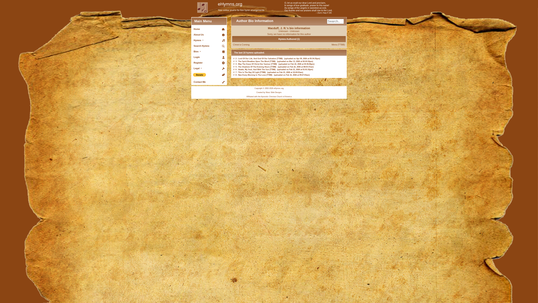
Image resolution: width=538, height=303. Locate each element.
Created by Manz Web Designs (269, 92)
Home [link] (197, 29)
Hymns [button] (198, 40)
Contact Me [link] (200, 82)
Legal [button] (197, 68)
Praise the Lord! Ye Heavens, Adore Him (255, 75)
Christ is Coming (289, 44)
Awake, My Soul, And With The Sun (253, 64)
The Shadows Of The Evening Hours (254, 61)
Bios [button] (196, 51)
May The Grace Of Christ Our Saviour (254, 59)
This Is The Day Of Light (248, 67)
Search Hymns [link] (201, 46)
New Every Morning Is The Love (252, 69)
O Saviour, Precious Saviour (250, 72)
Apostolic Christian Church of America (276, 97)
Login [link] (197, 57)
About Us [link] (199, 35)
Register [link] (198, 63)
